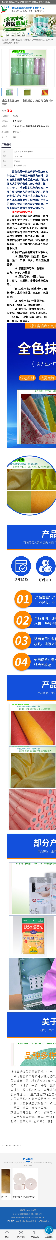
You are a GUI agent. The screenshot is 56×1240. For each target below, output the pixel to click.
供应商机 (19, 40)
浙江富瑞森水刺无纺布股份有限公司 (23, 1218)
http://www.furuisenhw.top (11, 1145)
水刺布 (27, 40)
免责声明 (28, 1221)
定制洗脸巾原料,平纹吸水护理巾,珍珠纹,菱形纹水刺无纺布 (24, 1197)
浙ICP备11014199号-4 (35, 1214)
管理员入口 (37, 1221)
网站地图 (45, 1221)
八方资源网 (20, 1221)
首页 (12, 40)
